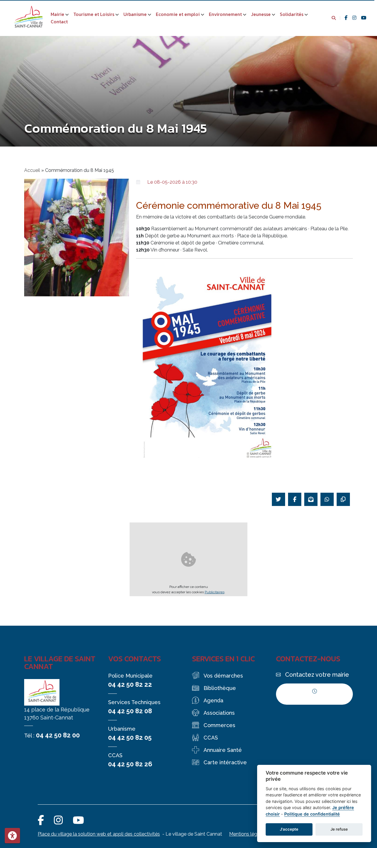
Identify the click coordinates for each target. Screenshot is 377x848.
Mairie (57, 14)
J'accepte (289, 829)
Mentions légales (247, 834)
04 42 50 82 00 (58, 735)
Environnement (225, 14)
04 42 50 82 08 (130, 711)
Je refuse (339, 829)
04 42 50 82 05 (130, 737)
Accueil (32, 170)
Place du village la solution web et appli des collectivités (99, 834)
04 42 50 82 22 (130, 684)
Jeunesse (261, 14)
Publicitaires (214, 592)
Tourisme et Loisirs (93, 14)
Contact (59, 21)
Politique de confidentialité (312, 813)
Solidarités (291, 14)
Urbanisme (135, 14)
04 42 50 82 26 (130, 764)
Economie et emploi (178, 14)
